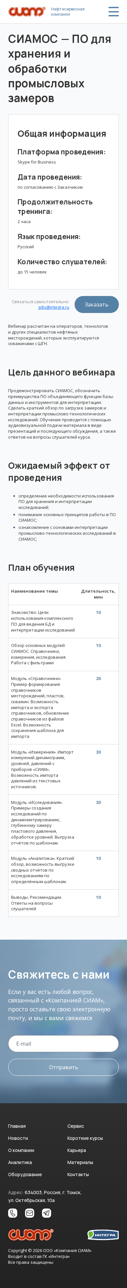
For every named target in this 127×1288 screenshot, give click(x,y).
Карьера (76, 1150)
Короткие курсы (85, 1138)
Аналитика (20, 1162)
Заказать (96, 304)
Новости (18, 1138)
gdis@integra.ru (53, 307)
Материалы (80, 1162)
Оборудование (25, 1174)
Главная (17, 1126)
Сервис (75, 1126)
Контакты (78, 1174)
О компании (21, 1150)
